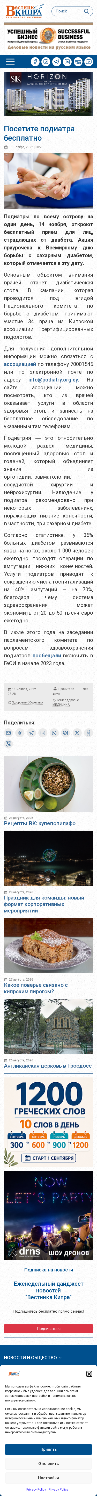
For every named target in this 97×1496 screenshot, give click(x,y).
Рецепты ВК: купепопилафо (40, 823)
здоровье (72, 700)
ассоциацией (21, 364)
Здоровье (19, 702)
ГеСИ (60, 700)
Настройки (48, 1478)
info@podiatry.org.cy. (53, 380)
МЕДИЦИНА (61, 705)
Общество (35, 702)
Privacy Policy (36, 1489)
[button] (89, 1373)
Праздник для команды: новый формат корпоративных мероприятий (44, 904)
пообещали (48, 655)
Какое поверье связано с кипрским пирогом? (36, 988)
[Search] (86, 11)
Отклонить (48, 1463)
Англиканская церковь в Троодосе (48, 1066)
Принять (49, 1449)
